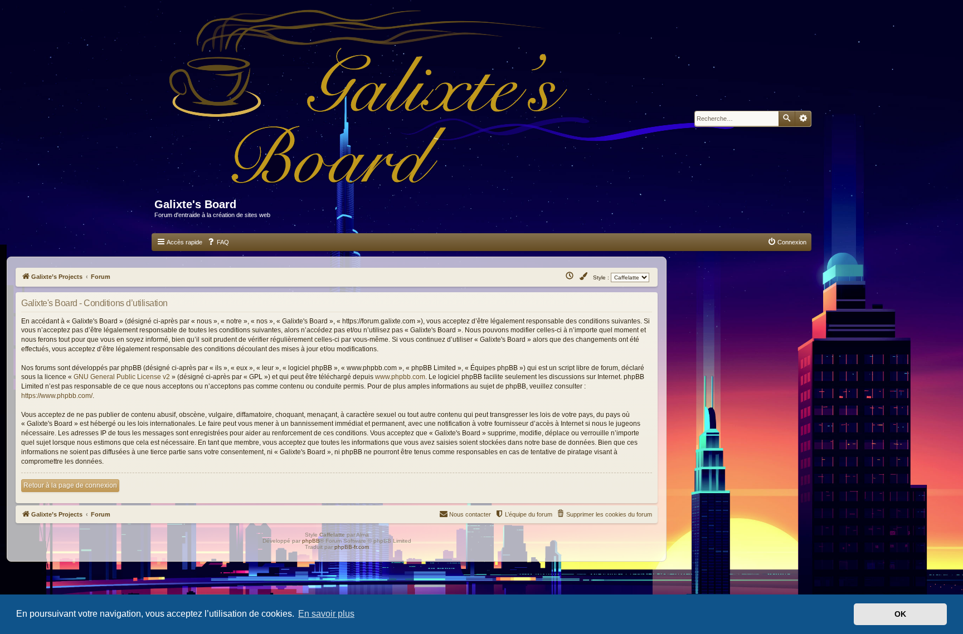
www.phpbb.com (400, 377)
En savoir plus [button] (326, 613)
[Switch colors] (584, 276)
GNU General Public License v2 (122, 377)
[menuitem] (218, 242)
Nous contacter (470, 514)
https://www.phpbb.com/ (57, 396)
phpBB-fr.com (351, 547)
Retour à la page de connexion (70, 485)
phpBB (311, 541)
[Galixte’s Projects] (457, 103)
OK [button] (900, 614)
